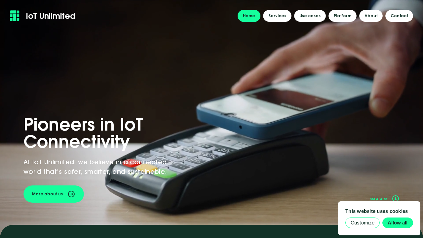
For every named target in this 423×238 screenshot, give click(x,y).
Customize (362, 222)
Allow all (398, 222)
